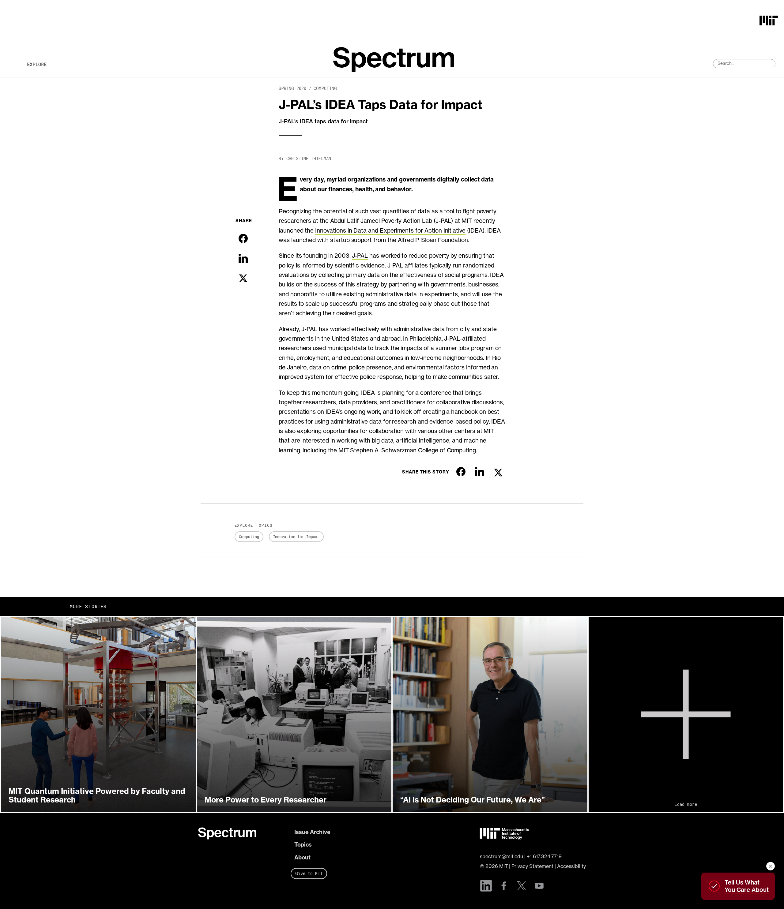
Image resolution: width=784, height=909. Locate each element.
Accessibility (571, 866)
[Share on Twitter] (243, 278)
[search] (744, 63)
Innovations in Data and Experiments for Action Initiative (390, 230)
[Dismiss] (770, 866)
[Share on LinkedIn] (243, 258)
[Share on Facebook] (243, 238)
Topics (303, 844)
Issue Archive (312, 832)
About (302, 857)
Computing (325, 88)
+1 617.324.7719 (544, 856)
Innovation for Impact (296, 536)
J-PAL (360, 255)
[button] (98, 714)
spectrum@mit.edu (501, 856)
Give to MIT (309, 873)
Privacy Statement (532, 866)
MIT (503, 866)
